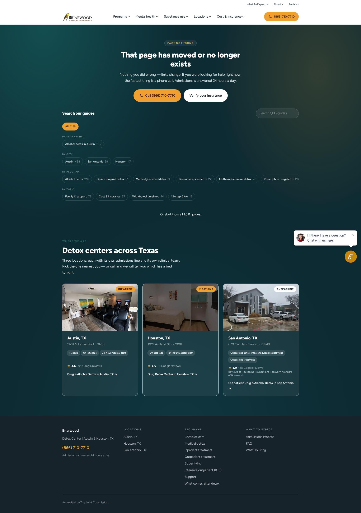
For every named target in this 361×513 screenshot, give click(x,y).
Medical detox (195, 443)
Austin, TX (130, 437)
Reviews (294, 4)
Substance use (174, 16)
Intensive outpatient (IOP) (203, 470)
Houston (123, 161)
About (277, 4)
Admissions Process (260, 437)
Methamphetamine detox (237, 179)
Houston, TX (132, 443)
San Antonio (98, 161)
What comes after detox (202, 483)
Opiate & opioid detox (112, 179)
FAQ (249, 443)
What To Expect (256, 4)
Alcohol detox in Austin (83, 144)
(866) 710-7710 (284, 16)
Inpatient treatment (198, 450)
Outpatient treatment (200, 457)
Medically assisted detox (153, 179)
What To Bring (256, 450)
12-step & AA (181, 196)
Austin (72, 161)
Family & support (78, 196)
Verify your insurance (205, 95)
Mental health (145, 16)
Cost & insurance (229, 16)
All (70, 126)
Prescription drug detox (281, 179)
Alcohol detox (77, 179)
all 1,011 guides (190, 214)
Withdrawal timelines (148, 196)
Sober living (193, 463)
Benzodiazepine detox (195, 179)
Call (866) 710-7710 (160, 95)
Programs (120, 16)
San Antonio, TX (134, 450)
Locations (201, 16)
